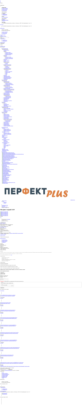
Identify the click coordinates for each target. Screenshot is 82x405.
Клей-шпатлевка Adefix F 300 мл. (5, 303)
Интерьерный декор (5, 127)
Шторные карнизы (6, 131)
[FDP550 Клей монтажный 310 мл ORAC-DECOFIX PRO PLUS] (10, 347)
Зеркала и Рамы (6, 145)
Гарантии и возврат (3, 234)
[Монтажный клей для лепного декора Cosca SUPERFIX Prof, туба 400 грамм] (11, 362)
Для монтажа (2, 290)
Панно (5, 146)
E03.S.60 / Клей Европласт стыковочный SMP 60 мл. (8, 325)
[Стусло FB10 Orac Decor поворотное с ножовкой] (7, 295)
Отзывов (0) (4, 242)
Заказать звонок (2, 42)
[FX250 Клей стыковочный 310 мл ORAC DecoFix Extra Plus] (9, 332)
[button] (1, 24)
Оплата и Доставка (5, 8)
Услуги (3, 201)
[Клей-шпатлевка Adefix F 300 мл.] (5, 302)
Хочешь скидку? (4, 241)
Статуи (5, 144)
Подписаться (10, 369)
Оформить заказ (2, 46)
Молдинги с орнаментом (7, 133)
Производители (4, 164)
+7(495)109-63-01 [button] (2, 387)
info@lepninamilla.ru (5, 17)
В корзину (2, 233)
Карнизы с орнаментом (7, 129)
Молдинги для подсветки (7, 134)
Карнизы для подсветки (7, 130)
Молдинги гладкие (6, 132)
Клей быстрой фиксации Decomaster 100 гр (6, 355)
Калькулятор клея (2, 238)
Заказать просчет (6, 233)
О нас (3, 372)
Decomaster (8, 219)
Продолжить (2, 287)
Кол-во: (1, 231)
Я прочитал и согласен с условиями (10, 370)
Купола (5, 138)
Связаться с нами (4, 376)
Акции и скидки (4, 9)
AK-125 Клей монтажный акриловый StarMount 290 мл (8, 318)
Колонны (5, 140)
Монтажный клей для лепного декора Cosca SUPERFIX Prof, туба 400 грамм (11, 363)
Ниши (5, 147)
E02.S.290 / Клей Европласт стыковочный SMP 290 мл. (8, 340)
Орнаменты (5, 143)
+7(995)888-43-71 (4, 389)
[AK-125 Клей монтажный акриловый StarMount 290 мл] (8, 317)
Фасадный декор (4, 151)
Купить (10, 225)
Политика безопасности (8, 370)
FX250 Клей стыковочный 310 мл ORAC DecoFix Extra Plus (9, 333)
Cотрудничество (4, 10)
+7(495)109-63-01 (4, 14)
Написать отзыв (3, 273)
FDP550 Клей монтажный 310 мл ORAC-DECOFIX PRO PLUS (9, 348)
